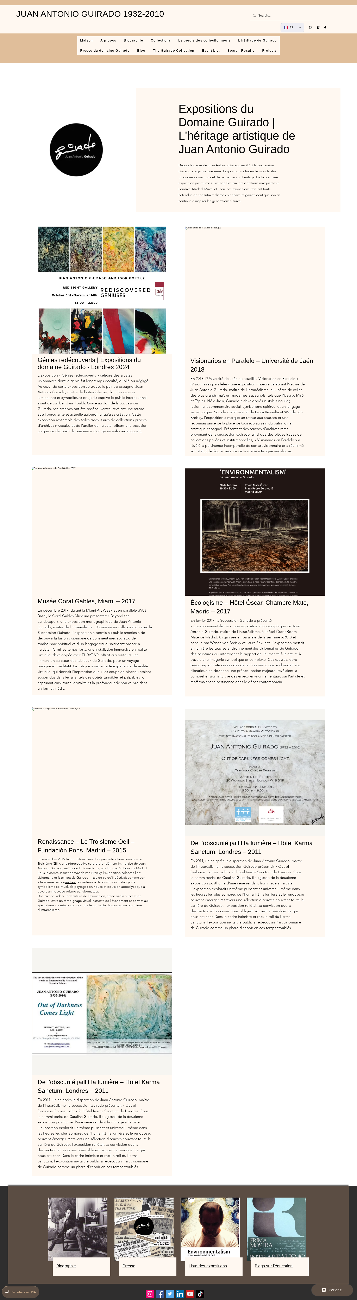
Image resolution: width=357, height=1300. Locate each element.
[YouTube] (190, 1294)
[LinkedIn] (180, 1294)
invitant (70, 882)
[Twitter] (170, 1294)
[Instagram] (150, 1294)
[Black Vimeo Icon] (318, 28)
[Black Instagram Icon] (311, 28)
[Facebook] (160, 1294)
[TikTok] (200, 1294)
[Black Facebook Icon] (325, 28)
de (72, 887)
